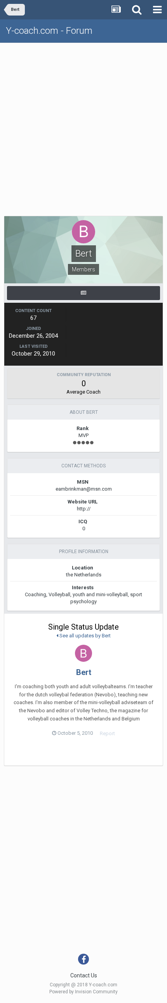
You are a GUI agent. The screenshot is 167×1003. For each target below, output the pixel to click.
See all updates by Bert (84, 636)
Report (107, 733)
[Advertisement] (83, 130)
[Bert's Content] (83, 293)
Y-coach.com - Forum (49, 30)
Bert (83, 672)
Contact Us (83, 975)
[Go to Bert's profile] (83, 653)
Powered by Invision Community (83, 991)
